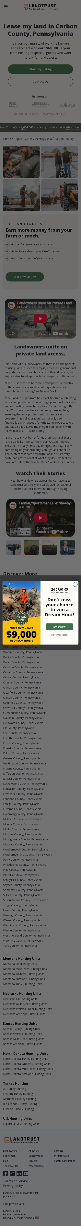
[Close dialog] (75, 584)
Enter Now (59, 627)
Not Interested (59, 635)
